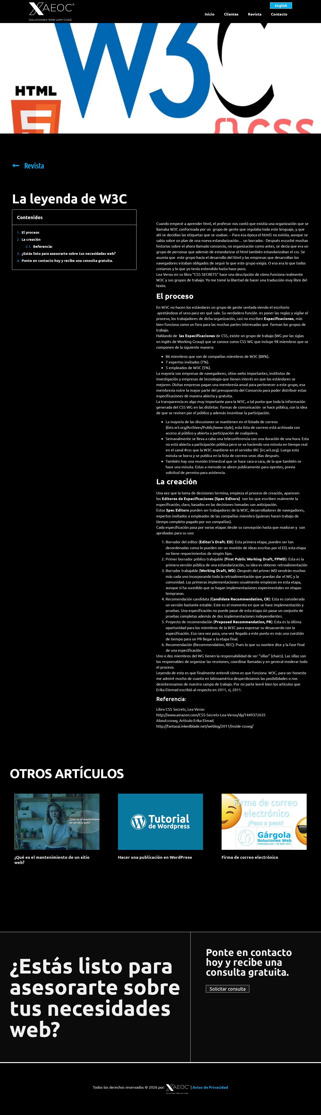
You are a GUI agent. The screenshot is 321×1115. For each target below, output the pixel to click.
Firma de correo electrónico (250, 857)
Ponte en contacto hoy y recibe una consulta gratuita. (67, 260)
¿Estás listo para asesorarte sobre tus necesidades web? (69, 253)
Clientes (231, 14)
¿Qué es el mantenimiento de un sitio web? (52, 859)
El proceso (30, 232)
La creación (31, 239)
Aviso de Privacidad (210, 1087)
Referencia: (42, 246)
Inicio (210, 14)
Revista (255, 14)
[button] (129, 217)
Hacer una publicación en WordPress (155, 857)
